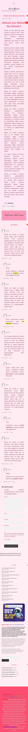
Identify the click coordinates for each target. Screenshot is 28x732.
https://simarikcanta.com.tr (14, 553)
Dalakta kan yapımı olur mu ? (7, 585)
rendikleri (12, 206)
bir (7, 206)
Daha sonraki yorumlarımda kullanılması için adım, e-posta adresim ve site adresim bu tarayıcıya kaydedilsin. (14, 535)
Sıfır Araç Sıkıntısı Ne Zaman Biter (8, 672)
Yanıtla (10, 258)
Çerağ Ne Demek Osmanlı (7, 667)
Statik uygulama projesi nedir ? (8, 599)
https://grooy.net (4, 553)
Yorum (5, 496)
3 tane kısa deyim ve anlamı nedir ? (9, 568)
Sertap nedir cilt (9, 215)
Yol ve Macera (14, 8)
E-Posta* (6, 519)
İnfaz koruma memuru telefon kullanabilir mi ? (10, 574)
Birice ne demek (19, 215)
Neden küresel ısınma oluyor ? (8, 581)
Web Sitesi (6, 525)
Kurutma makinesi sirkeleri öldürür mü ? (9, 588)
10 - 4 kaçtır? (7, 539)
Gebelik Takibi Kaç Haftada (7, 676)
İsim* (5, 513)
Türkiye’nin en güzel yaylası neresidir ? (9, 578)
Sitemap (18, 555)
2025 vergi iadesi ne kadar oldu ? (8, 571)
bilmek (4, 206)
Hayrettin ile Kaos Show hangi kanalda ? (10, 592)
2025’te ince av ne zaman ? (7, 595)
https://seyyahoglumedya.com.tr (8, 555)
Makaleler (11, 203)
